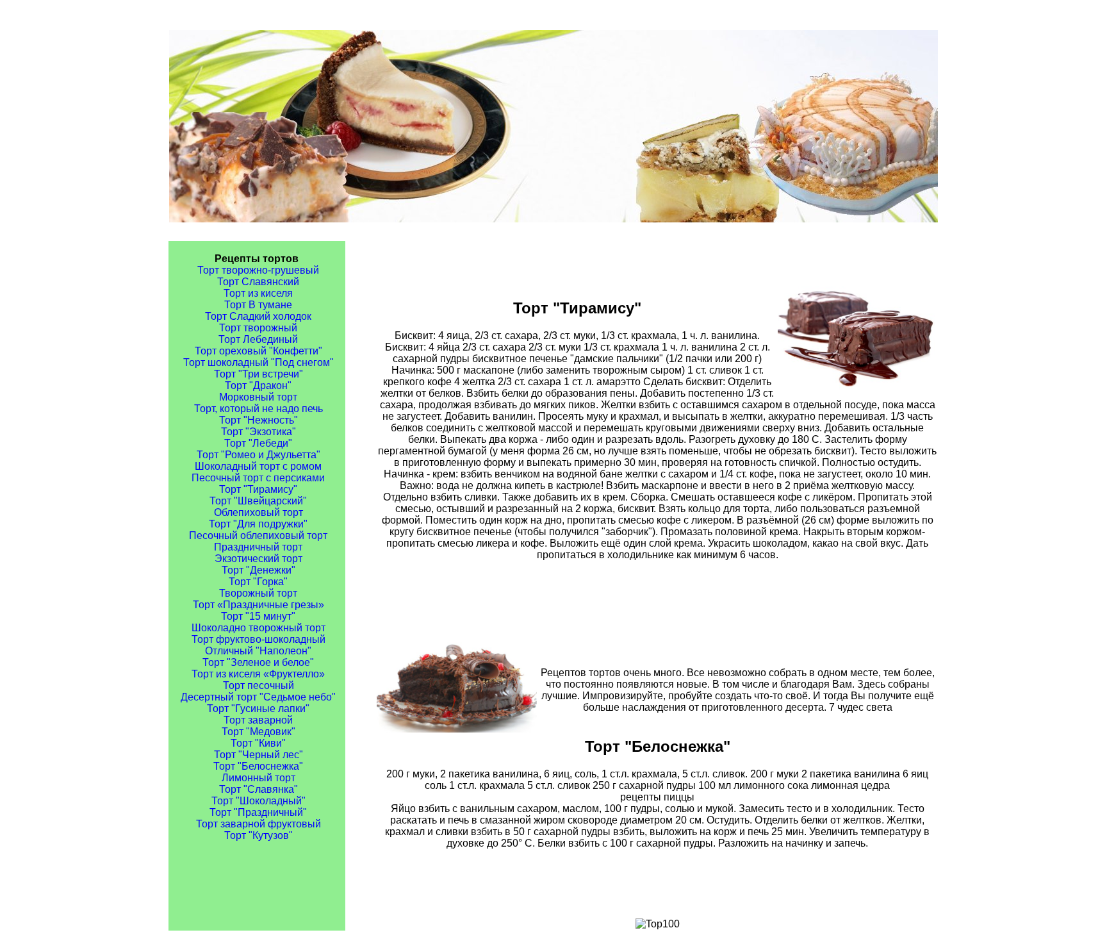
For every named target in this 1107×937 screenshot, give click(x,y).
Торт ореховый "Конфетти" (258, 350)
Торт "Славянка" (258, 789)
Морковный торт (258, 397)
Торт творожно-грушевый (258, 270)
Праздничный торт (258, 547)
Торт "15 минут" (258, 616)
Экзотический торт (258, 558)
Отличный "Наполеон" (258, 650)
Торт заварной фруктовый (258, 823)
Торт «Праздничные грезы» (258, 604)
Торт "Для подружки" (258, 523)
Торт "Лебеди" (258, 443)
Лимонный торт (258, 777)
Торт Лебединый (258, 339)
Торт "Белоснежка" (258, 766)
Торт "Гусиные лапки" (258, 708)
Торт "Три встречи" (258, 374)
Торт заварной (258, 720)
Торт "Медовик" (258, 731)
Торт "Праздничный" (258, 812)
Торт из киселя (258, 293)
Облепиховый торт (258, 512)
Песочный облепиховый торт (258, 535)
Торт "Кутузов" (258, 835)
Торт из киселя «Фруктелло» (258, 673)
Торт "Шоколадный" (258, 800)
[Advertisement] (657, 601)
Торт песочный (258, 685)
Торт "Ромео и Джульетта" (258, 454)
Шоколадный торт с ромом (258, 466)
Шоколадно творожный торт (258, 627)
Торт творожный (258, 327)
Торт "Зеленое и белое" (258, 662)
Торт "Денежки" (258, 570)
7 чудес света (860, 707)
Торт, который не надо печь (258, 408)
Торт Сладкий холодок (258, 316)
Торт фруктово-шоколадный (258, 639)
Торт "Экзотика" (258, 431)
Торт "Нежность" (258, 420)
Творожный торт (258, 593)
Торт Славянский (258, 281)
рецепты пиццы (657, 797)
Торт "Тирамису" (258, 489)
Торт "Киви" (258, 743)
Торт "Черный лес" (258, 754)
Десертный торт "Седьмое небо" (258, 697)
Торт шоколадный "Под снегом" (258, 362)
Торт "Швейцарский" (258, 500)
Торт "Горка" (258, 581)
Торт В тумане (258, 304)
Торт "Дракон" (258, 385)
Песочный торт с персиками (258, 477)
